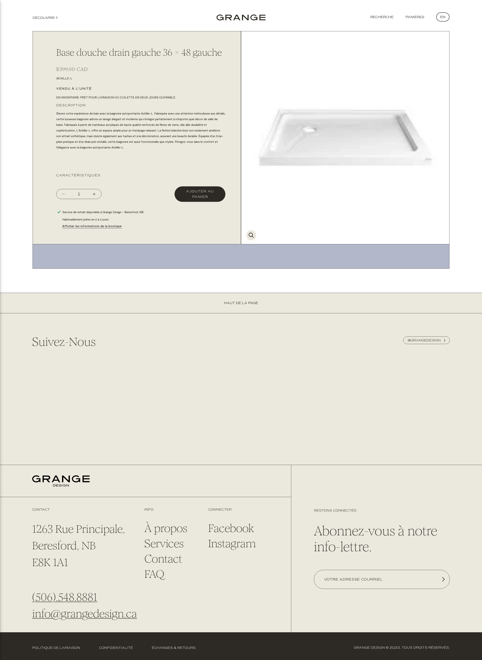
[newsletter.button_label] (443, 579)
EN (442, 17)
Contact (163, 558)
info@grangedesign (78, 613)
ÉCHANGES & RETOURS (174, 648)
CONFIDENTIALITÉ (116, 648)
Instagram (232, 543)
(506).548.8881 (64, 597)
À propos (165, 528)
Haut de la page (241, 303)
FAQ (154, 574)
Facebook (231, 528)
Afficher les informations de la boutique (92, 226)
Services (164, 543)
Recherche (382, 17)
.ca (130, 613)
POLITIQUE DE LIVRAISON (56, 648)
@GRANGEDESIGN (424, 340)
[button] (415, 17)
